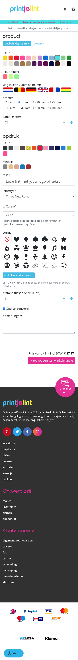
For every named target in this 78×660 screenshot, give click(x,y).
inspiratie (9, 449)
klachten (8, 582)
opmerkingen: (12, 316)
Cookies (7, 479)
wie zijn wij (9, 443)
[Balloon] (44, 247)
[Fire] (7, 247)
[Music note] (54, 247)
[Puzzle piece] (16, 256)
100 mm (57, 108)
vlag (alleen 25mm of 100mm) (22, 85)
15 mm (25, 102)
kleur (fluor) (11, 72)
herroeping (10, 570)
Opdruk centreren (18, 309)
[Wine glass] (26, 256)
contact (8, 558)
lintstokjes (9, 507)
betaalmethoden (13, 576)
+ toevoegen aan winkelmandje (51, 360)
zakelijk (7, 473)
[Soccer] (63, 265)
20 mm (41, 102)
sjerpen (7, 513)
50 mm (41, 108)
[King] (35, 247)
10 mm (10, 102)
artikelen (8, 467)
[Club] (44, 239)
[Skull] (7, 265)
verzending (10, 564)
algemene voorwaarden (18, 540)
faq (5, 552)
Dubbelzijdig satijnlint (16, 43)
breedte (8, 98)
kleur (6, 53)
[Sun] (54, 239)
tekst (6, 175)
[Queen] (26, 247)
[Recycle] (26, 265)
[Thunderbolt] (63, 256)
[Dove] (54, 265)
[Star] (63, 239)
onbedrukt (9, 519)
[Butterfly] (63, 247)
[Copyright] (7, 256)
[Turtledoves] (44, 265)
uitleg (6, 455)
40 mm (25, 108)
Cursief (11, 206)
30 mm (10, 108)
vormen (8, 233)
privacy (7, 546)
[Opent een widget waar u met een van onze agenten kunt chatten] (14, 653)
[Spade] (35, 239)
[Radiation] (16, 247)
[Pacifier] (35, 256)
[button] (4, 9)
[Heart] (16, 239)
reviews (7, 461)
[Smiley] (54, 256)
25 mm (56, 102)
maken (7, 501)
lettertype (9, 191)
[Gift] (16, 265)
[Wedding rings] (35, 265)
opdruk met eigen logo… (18, 275)
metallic (8, 162)
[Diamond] (26, 239)
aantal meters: (12, 117)
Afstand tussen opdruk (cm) (21, 293)
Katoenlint (38, 43)
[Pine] (44, 256)
